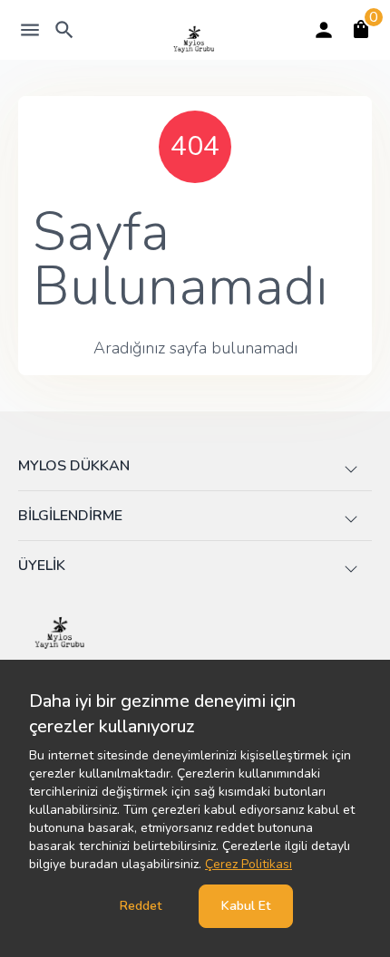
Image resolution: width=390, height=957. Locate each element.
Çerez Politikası (248, 864)
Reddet (140, 905)
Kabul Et (245, 905)
